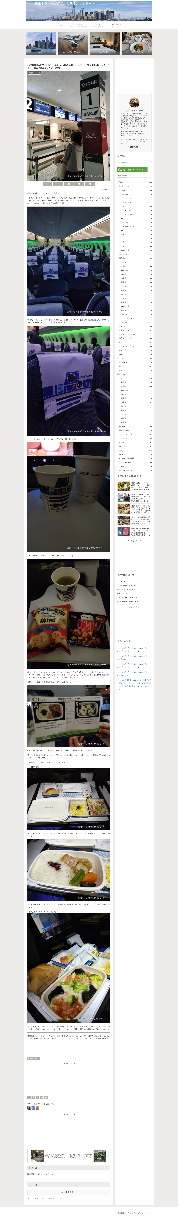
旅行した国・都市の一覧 (126, 589)
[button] (149, 162)
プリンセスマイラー (134, 111)
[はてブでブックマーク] (69, 184)
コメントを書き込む (68, 1192)
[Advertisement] (68, 1079)
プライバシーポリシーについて (128, 597)
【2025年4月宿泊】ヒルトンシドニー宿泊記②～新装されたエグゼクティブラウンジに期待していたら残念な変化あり (134, 683)
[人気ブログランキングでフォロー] (132, 169)
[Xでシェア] (47, 184)
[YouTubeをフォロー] (37, 1108)
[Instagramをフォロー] (33, 1108)
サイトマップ (122, 593)
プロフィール (122, 581)
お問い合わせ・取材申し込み (127, 601)
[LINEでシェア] (79, 184)
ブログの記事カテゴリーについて (129, 585)
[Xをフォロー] (29, 1108)
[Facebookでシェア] (58, 184)
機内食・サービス (35, 1058)
